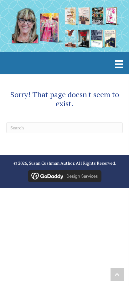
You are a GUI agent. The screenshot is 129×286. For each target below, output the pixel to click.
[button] (117, 274)
